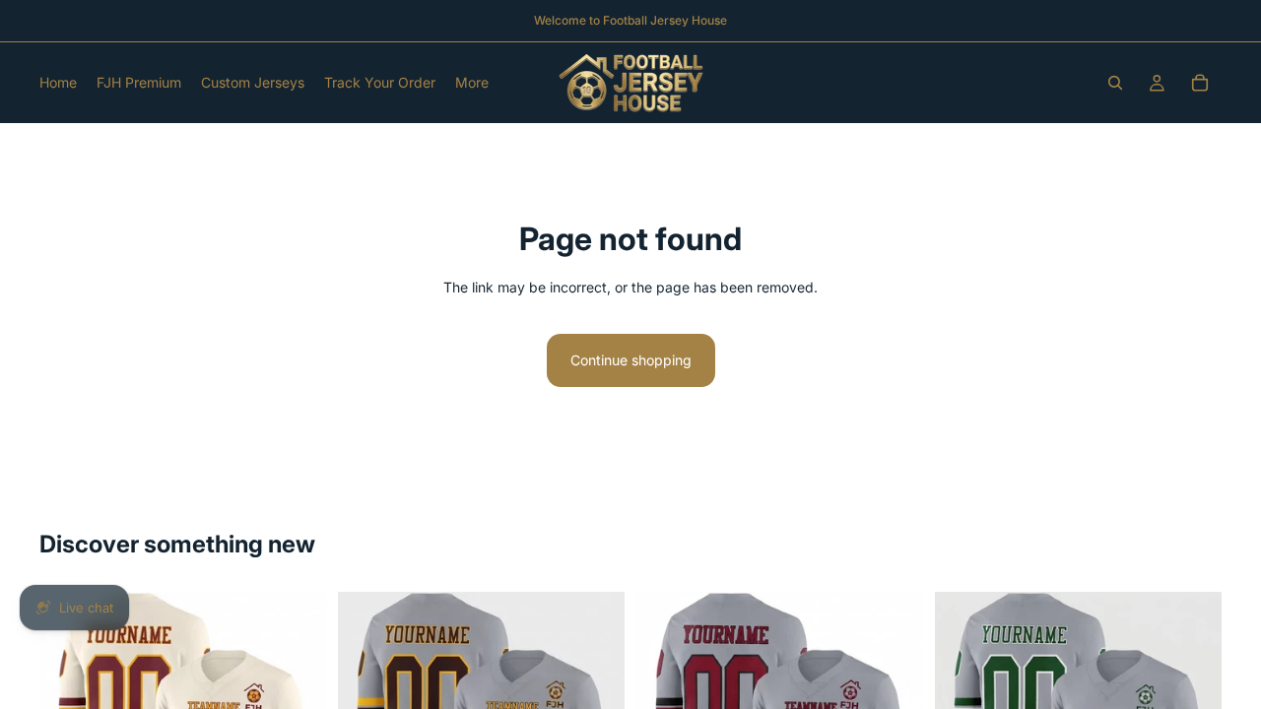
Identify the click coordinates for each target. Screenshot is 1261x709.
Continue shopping (631, 360)
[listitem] (471, 82)
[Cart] (1200, 82)
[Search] (1115, 82)
